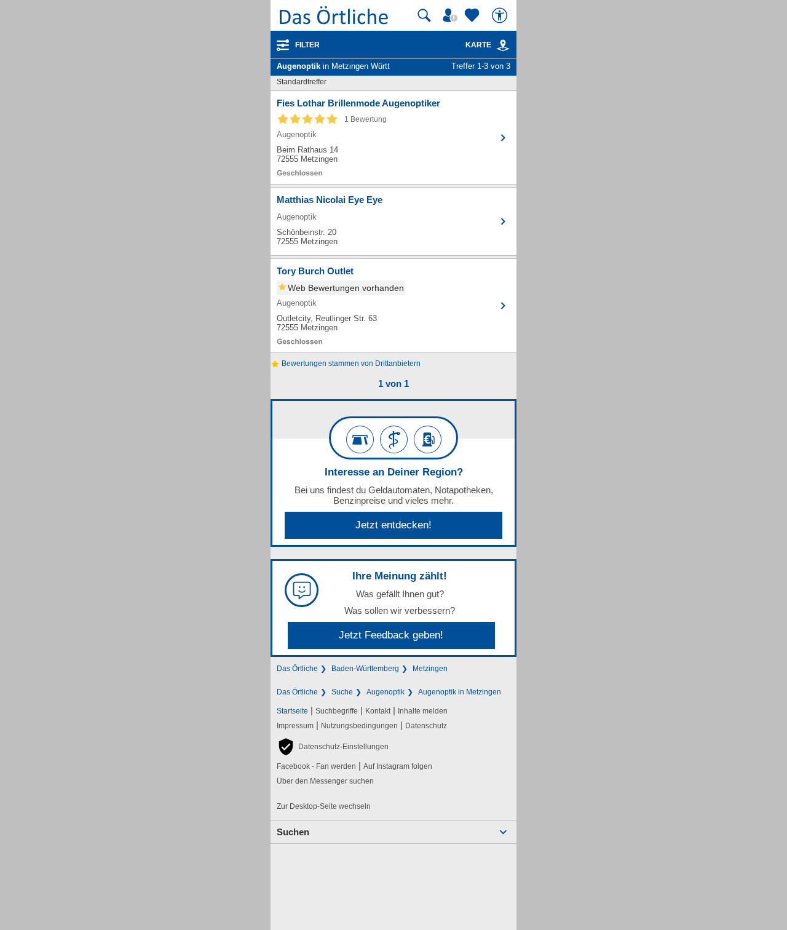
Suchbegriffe (336, 711)
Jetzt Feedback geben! (391, 635)
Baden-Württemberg (365, 668)
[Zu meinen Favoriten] (473, 15)
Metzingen (430, 668)
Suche (342, 692)
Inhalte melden (423, 711)
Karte (478, 45)
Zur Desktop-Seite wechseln (324, 806)
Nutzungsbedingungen (359, 725)
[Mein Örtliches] (452, 15)
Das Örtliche (297, 668)
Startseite (292, 711)
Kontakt (377, 711)
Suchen (293, 832)
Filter (307, 45)
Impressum (295, 725)
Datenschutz (426, 725)
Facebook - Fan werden (316, 766)
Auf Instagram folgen (397, 766)
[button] (333, 746)
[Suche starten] (424, 15)
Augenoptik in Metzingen (459, 692)
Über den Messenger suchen (325, 781)
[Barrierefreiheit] (501, 15)
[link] (503, 45)
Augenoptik (385, 692)
